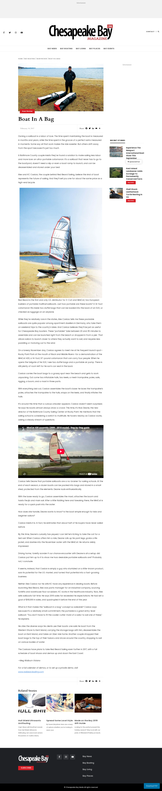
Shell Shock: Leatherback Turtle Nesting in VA (134, 193)
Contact (150, 32)
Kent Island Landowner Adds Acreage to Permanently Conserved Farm (134, 173)
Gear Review (27, 111)
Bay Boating (66, 48)
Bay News (52, 48)
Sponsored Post (134, 162)
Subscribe (26, 767)
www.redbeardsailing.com (31, 671)
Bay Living (81, 48)
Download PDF (152, 786)
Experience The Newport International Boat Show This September (135, 153)
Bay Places (94, 48)
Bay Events (109, 48)
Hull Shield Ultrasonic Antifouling (29, 722)
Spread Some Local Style (59, 720)
